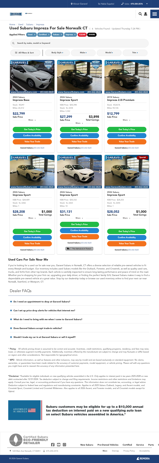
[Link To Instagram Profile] (64, 444)
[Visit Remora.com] (143, 459)
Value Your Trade (32, 142)
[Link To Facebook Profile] (53, 444)
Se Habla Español (106, 4)
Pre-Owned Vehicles (108, 445)
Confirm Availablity (32, 136)
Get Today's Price (32, 130)
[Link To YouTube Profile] (59, 444)
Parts (151, 445)
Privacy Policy (129, 451)
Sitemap (115, 451)
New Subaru (86, 445)
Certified (127, 445)
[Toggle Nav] (154, 14)
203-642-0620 (39, 148)
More (30, 120)
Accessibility (144, 451)
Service (140, 445)
